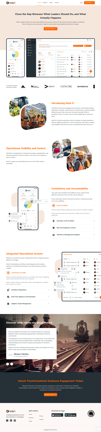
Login (81, 2)
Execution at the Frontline (65, 221)
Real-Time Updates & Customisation (23, 297)
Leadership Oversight (18, 273)
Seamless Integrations (18, 290)
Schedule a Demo (49, 394)
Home (30, 414)
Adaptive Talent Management (21, 304)
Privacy (41, 416)
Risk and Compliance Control (66, 228)
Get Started (88, 2)
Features (31, 418)
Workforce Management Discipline (68, 235)
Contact (41, 419)
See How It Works (49, 28)
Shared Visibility (62, 205)
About (30, 421)
